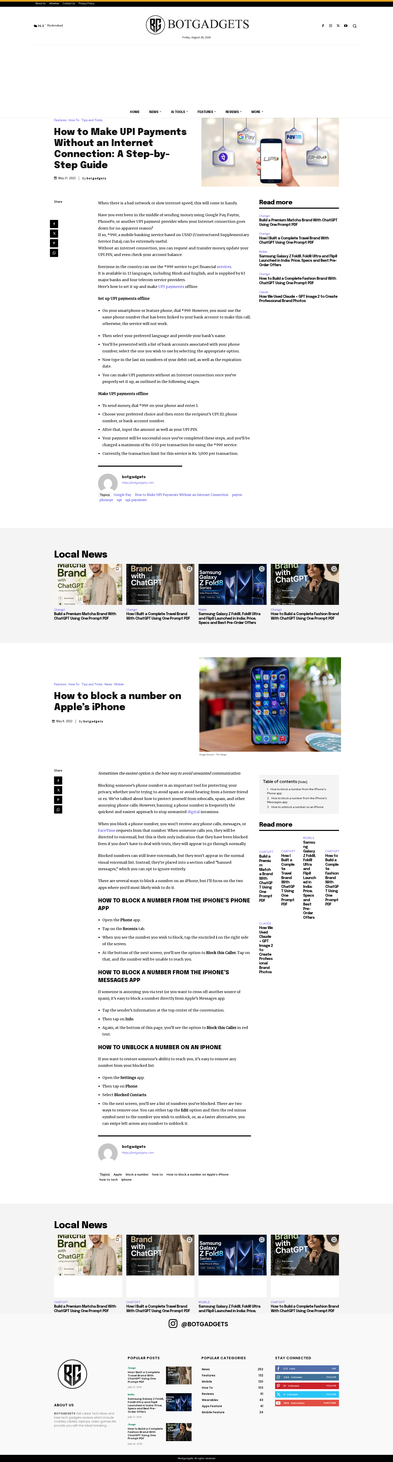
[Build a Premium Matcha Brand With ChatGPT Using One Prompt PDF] (88, 584)
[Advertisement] (196, 75)
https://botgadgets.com (138, 482)
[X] (338, 26)
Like (334, 1368)
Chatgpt (264, 216)
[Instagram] (330, 26)
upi (119, 500)
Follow (331, 1377)
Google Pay (122, 495)
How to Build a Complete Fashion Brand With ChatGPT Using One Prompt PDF (145, 1433)
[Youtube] (346, 26)
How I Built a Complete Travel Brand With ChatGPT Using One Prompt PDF (144, 1377)
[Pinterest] (54, 243)
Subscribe (330, 1402)
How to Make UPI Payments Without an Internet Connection (181, 495)
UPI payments (171, 286)
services (224, 266)
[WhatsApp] (54, 253)
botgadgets (96, 178)
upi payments (136, 500)
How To (74, 120)
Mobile (263, 251)
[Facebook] (323, 26)
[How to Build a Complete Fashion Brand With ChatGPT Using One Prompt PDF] (305, 584)
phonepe (106, 500)
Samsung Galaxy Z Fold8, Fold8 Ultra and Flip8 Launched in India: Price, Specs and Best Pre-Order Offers (298, 261)
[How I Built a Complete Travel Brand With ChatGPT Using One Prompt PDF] (160, 584)
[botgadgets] (108, 483)
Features (60, 120)
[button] (354, 26)
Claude (263, 292)
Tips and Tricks (92, 120)
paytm (237, 495)
